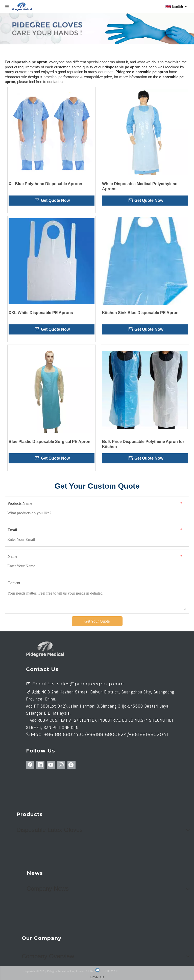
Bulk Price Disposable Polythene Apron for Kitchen (143, 444)
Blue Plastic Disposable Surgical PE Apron (49, 441)
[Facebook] (30, 765)
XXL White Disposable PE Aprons (41, 313)
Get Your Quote (97, 621)
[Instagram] (61, 765)
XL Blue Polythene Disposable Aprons (45, 184)
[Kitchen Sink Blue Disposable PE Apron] (145, 261)
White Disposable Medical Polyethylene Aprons (139, 186)
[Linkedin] (40, 765)
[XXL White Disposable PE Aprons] (51, 261)
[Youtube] (51, 765)
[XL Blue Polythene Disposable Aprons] (51, 132)
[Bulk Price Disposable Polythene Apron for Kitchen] (145, 390)
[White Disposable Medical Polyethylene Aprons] (145, 132)
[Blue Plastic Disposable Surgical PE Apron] (51, 390)
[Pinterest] (71, 765)
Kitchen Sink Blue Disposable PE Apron (140, 313)
